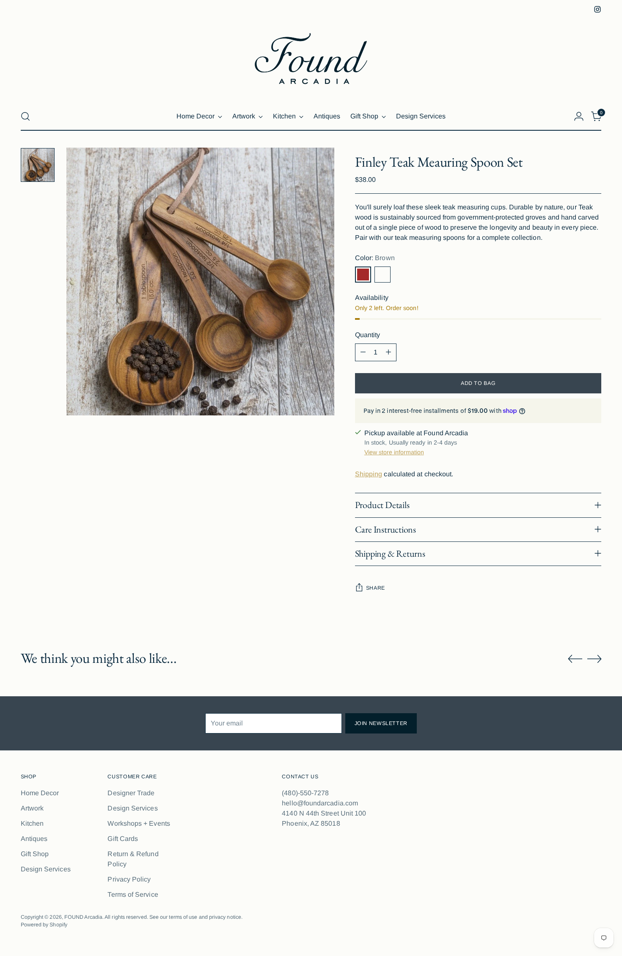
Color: (375, 257)
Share (375, 588)
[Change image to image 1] (38, 165)
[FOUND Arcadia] (311, 58)
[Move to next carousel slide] (594, 658)
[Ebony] (382, 274)
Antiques (34, 838)
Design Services (46, 869)
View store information (394, 452)
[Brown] (363, 274)
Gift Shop (35, 853)
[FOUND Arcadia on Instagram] (597, 9)
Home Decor (40, 793)
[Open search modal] (25, 116)
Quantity (367, 334)
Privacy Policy (129, 879)
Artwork (32, 808)
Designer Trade (130, 793)
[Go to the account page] (578, 116)
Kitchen (32, 823)
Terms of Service (132, 894)
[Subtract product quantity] (363, 352)
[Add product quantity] (388, 352)
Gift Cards (122, 838)
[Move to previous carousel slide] (575, 659)
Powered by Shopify (44, 925)
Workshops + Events (138, 823)
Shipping (369, 474)
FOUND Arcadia (83, 917)
